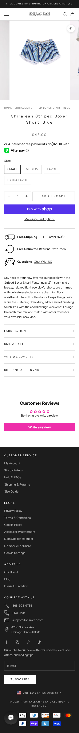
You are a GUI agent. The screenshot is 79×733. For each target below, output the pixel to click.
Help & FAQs (12, 477)
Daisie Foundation (16, 586)
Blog (7, 579)
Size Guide (11, 491)
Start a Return (13, 470)
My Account (12, 463)
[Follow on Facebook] (6, 642)
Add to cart (54, 196)
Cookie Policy (13, 525)
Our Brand (11, 572)
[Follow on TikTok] (39, 642)
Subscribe (20, 679)
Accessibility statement (19, 532)
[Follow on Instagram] (17, 642)
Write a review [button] (39, 427)
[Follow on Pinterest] (28, 642)
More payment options (39, 219)
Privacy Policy (13, 511)
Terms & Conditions (17, 518)
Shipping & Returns (17, 484)
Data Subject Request (18, 539)
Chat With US (43, 262)
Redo (62, 249)
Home (8, 107)
